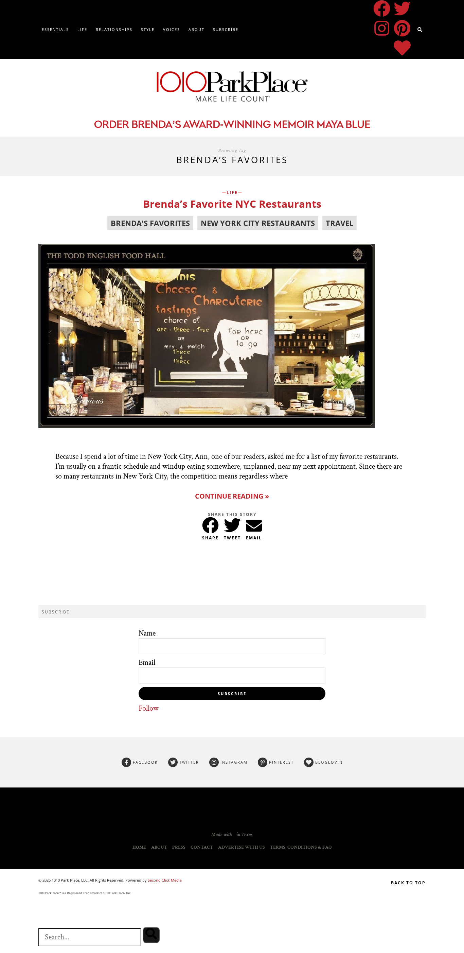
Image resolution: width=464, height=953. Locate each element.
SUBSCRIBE (232, 693)
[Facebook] (381, 8)
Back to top (408, 883)
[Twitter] (402, 8)
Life (82, 29)
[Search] (151, 935)
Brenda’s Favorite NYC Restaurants (232, 204)
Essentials (55, 29)
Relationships (114, 29)
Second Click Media (164, 880)
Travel (339, 223)
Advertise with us (241, 847)
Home (139, 847)
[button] (210, 524)
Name (147, 633)
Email (147, 663)
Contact (202, 847)
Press (178, 847)
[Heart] (402, 47)
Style (148, 29)
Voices (171, 29)
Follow (149, 708)
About (196, 29)
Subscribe (225, 29)
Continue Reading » (232, 496)
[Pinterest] (402, 28)
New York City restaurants (258, 223)
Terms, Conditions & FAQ (301, 847)
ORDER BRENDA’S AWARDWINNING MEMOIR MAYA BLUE (232, 125)
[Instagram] (381, 28)
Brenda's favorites (150, 223)
